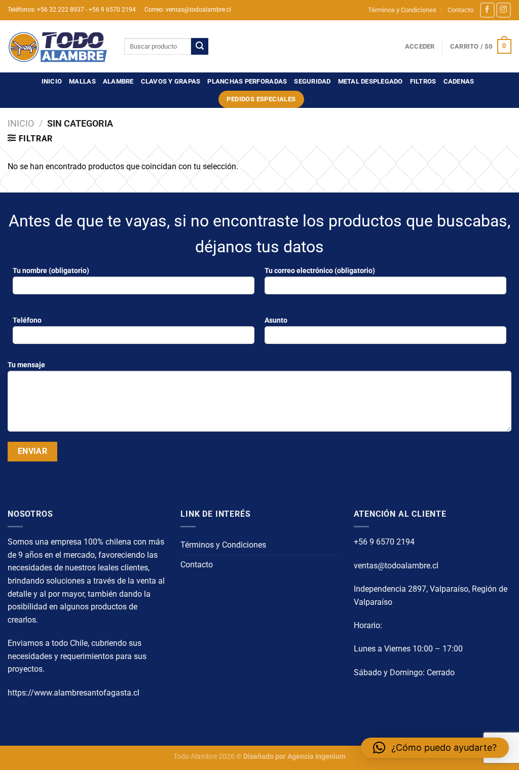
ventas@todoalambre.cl (396, 565)
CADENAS (458, 81)
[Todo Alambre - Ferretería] (58, 46)
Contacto (460, 10)
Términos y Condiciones (402, 10)
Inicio (52, 81)
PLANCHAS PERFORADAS (247, 81)
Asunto (276, 320)
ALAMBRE (118, 81)
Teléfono (27, 320)
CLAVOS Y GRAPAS (171, 81)
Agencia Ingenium (316, 756)
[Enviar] (199, 46)
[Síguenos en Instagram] (503, 10)
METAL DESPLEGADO (370, 81)
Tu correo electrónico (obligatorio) (320, 270)
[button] (435, 748)
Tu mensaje (26, 365)
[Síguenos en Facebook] (487, 10)
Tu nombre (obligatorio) (51, 270)
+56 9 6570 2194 (384, 542)
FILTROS (423, 81)
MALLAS (82, 81)
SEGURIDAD (312, 81)
